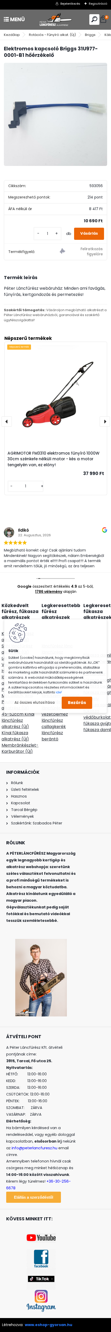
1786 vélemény (48, 591)
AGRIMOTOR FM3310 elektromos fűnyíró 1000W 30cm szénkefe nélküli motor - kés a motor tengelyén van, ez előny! (53, 459)
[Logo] (55, 19)
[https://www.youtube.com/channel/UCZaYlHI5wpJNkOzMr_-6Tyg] (41, 1236)
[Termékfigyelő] (81, 252)
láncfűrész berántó (52, 736)
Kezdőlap (12, 34)
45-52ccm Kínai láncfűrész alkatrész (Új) (18, 720)
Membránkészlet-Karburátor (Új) (20, 748)
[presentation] (7, 421)
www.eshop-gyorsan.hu (48, 1324)
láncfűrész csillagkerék (54, 723)
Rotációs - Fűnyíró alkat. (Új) (52, 34)
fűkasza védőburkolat (97, 714)
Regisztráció (98, 4)
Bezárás (77, 703)
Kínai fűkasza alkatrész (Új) (15, 736)
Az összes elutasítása (34, 702)
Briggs (90, 34)
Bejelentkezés (70, 4)
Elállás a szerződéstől (33, 1197)
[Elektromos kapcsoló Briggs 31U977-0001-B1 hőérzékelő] (55, 114)
